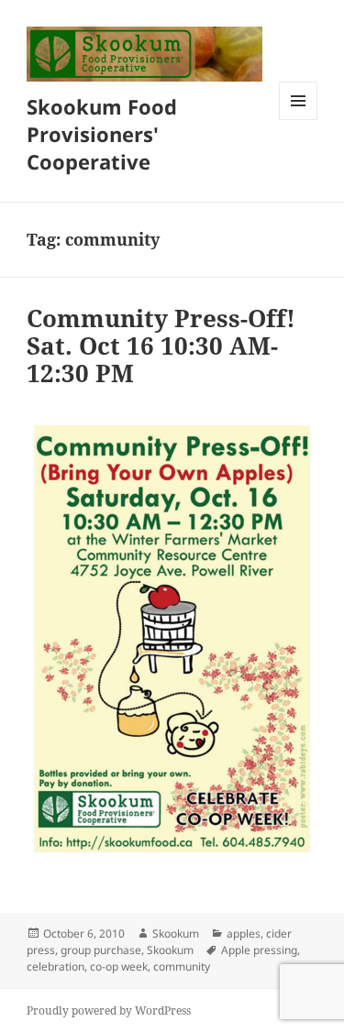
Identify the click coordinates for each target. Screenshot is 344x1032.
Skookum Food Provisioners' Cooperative (102, 134)
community (181, 966)
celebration (55, 966)
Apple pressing (259, 950)
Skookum (175, 933)
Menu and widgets (298, 119)
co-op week (119, 966)
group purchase (101, 950)
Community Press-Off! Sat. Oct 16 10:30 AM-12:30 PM (161, 346)
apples (244, 933)
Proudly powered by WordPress (109, 1010)
